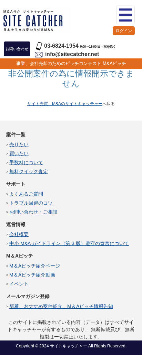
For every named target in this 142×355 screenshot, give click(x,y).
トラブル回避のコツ (31, 203)
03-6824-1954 (61, 46)
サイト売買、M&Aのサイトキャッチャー (64, 103)
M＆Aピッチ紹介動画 (32, 275)
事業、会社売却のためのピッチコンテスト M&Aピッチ (71, 63)
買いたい (19, 153)
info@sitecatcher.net (72, 54)
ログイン (123, 30)
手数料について (26, 162)
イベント (19, 284)
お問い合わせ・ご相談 (33, 212)
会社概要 (19, 234)
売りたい (19, 144)
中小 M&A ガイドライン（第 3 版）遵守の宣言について (69, 243)
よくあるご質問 (26, 194)
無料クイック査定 (28, 171)
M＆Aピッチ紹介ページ (34, 266)
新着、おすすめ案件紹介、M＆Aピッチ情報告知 (61, 306)
